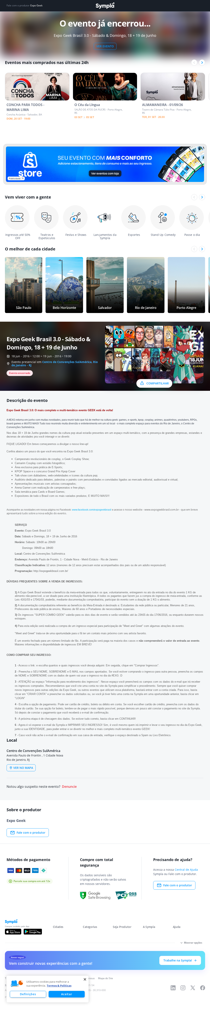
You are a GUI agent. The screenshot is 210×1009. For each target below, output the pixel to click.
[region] (48, 989)
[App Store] (13, 932)
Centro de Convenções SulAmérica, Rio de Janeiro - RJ (54, 363)
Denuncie (69, 787)
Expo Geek (36, 5)
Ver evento (105, 46)
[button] (17, 983)
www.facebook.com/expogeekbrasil (91, 509)
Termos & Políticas (59, 985)
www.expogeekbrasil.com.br (161, 509)
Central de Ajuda (186, 870)
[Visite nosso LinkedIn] (173, 987)
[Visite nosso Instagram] (182, 987)
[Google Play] (33, 932)
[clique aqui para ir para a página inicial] (105, 6)
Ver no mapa (23, 768)
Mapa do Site (105, 978)
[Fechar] (84, 979)
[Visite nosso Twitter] (192, 987)
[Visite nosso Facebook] (202, 987)
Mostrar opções (193, 942)
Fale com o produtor (31, 832)
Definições (28, 994)
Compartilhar (157, 383)
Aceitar (66, 994)
